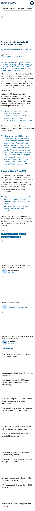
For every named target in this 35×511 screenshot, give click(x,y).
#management (6, 237)
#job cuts (22, 234)
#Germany (14, 234)
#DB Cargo (5, 234)
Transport (21, 8)
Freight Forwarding (9, 8)
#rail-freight (17, 237)
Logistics (29, 8)
